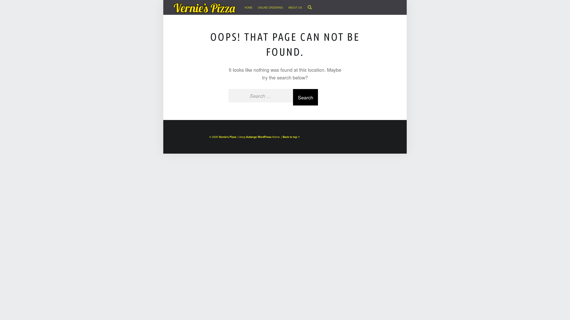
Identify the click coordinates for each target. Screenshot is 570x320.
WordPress (264, 137)
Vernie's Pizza (227, 137)
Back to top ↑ (291, 137)
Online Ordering (270, 7)
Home (248, 7)
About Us (295, 7)
